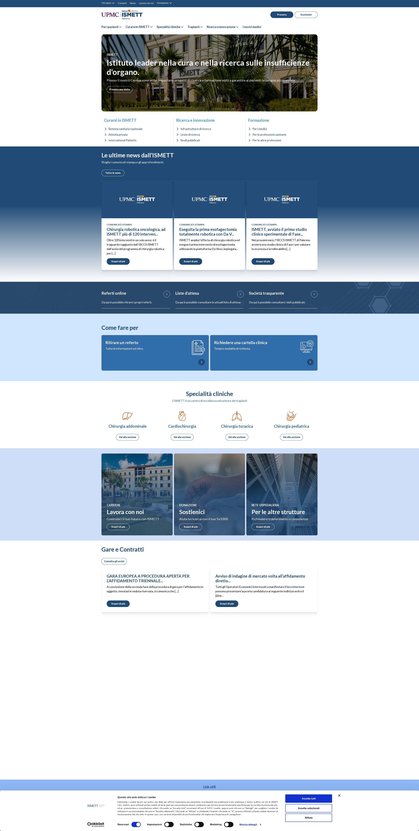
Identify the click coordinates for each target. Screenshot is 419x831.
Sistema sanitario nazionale (125, 129)
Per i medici (259, 129)
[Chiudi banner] (339, 795)
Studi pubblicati (190, 140)
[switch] (169, 824)
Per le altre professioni (266, 140)
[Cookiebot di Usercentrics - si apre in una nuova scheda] (96, 824)
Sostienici (306, 14)
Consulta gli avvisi (114, 561)
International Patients (122, 140)
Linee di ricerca (190, 134)
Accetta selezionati (308, 808)
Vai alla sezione (127, 437)
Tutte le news (113, 172)
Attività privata (118, 134)
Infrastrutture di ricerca (195, 129)
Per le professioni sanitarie (269, 134)
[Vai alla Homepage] (121, 14)
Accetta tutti (309, 798)
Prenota (282, 14)
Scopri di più (118, 526)
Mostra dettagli (248, 824)
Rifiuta (308, 817)
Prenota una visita (119, 89)
